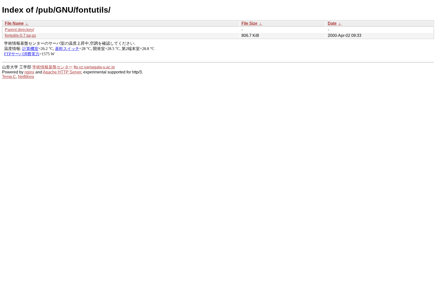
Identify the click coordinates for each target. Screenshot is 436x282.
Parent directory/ (19, 30)
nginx (29, 72)
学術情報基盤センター (52, 67)
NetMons (26, 76)
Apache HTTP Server (62, 72)
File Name (14, 23)
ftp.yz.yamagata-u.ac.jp (94, 67)
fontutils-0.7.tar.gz (20, 35)
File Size (249, 23)
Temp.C (9, 76)
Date (332, 23)
